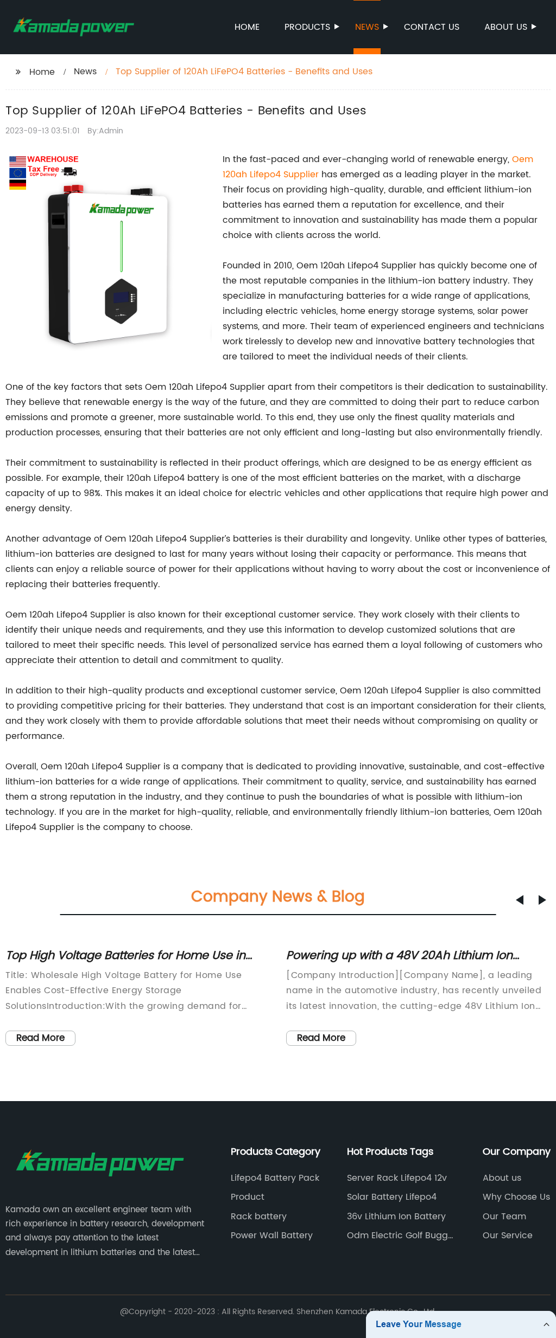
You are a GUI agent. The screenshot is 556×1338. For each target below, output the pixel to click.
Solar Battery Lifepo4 (392, 1197)
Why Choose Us (516, 1197)
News (367, 27)
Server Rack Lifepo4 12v (397, 1178)
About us (505, 27)
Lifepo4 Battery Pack (275, 1178)
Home (247, 27)
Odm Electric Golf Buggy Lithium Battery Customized (400, 1235)
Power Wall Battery (272, 1235)
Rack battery (259, 1216)
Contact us (431, 27)
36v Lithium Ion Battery (396, 1216)
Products (307, 27)
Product (247, 1197)
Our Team (504, 1217)
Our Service (508, 1235)
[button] (519, 900)
